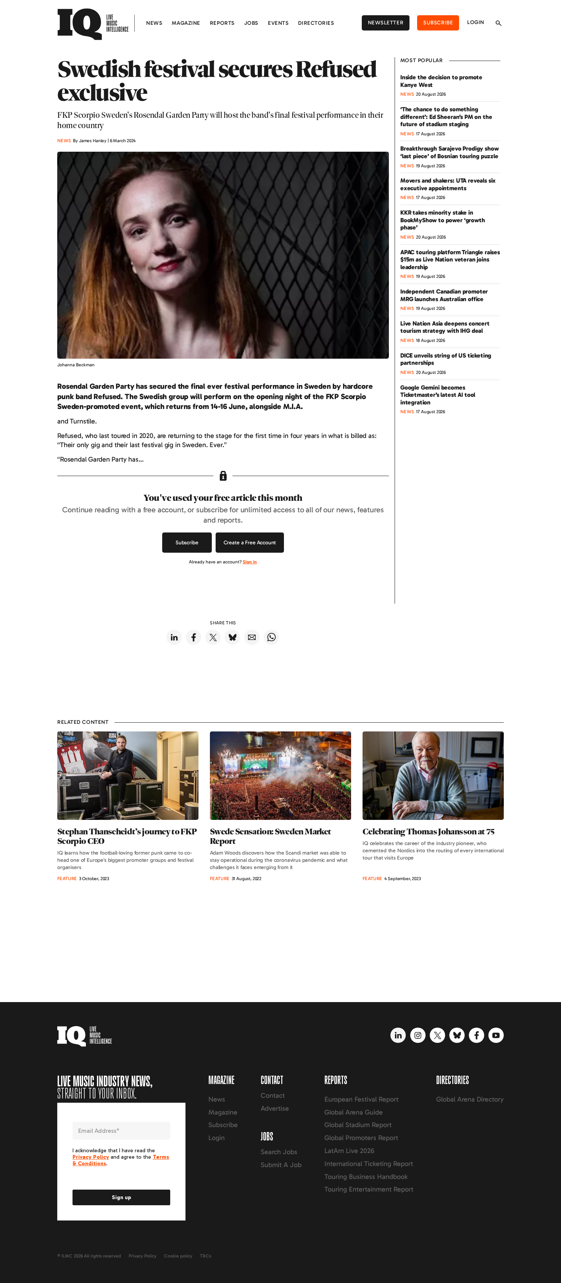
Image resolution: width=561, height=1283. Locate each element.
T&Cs (205, 1256)
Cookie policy (178, 1256)
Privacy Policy (142, 1256)
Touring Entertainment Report (368, 1189)
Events (278, 23)
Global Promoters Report (361, 1138)
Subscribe (438, 22)
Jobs (251, 23)
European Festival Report (361, 1099)
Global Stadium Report (358, 1125)
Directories (316, 23)
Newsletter (386, 22)
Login (475, 22)
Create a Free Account (250, 542)
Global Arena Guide (353, 1112)
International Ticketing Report (368, 1164)
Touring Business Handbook (366, 1176)
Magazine (186, 23)
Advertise (275, 1108)
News (154, 23)
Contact (273, 1095)
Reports (222, 23)
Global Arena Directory (470, 1099)
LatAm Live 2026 (349, 1151)
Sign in (250, 562)
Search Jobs (279, 1152)
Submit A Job (281, 1165)
